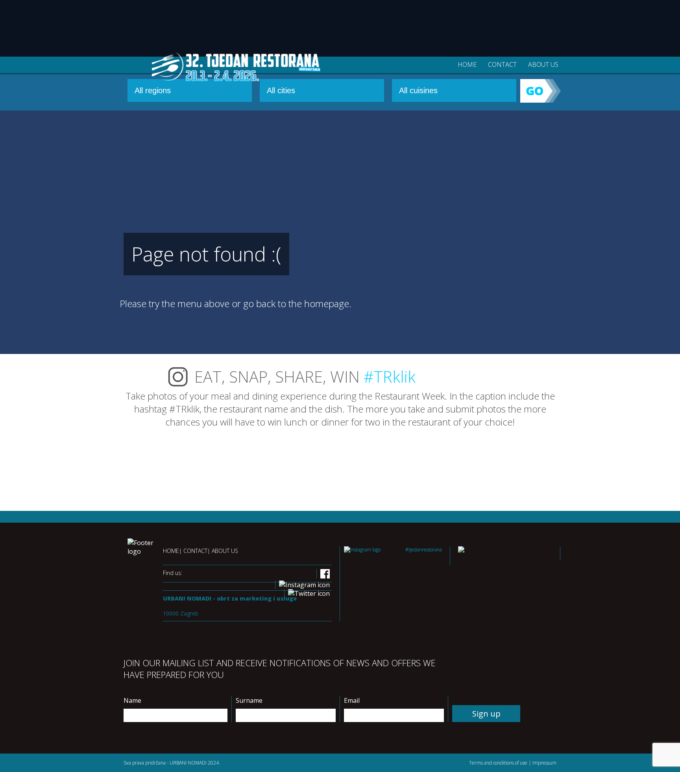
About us (543, 64)
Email (352, 700)
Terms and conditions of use (498, 762)
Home (467, 64)
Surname (249, 700)
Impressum (544, 762)
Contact (502, 64)
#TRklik (390, 376)
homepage (326, 303)
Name (132, 700)
